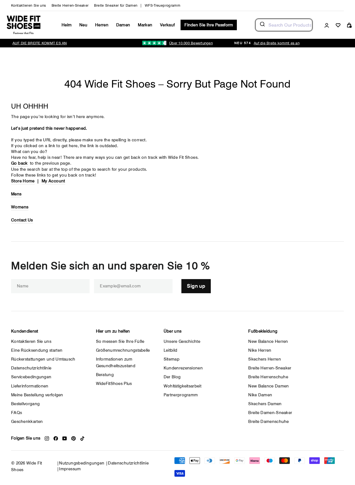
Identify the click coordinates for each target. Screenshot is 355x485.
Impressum (70, 468)
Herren (101, 24)
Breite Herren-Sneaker (70, 5)
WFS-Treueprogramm (162, 5)
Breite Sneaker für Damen (115, 5)
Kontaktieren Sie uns (28, 5)
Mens (16, 194)
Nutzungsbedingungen (81, 463)
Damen (123, 24)
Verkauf (167, 24)
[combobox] (284, 25)
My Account (53, 180)
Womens (19, 207)
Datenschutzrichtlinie (128, 463)
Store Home (23, 180)
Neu (83, 24)
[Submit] (261, 25)
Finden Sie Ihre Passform (208, 24)
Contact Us (22, 220)
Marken (145, 24)
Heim (67, 24)
